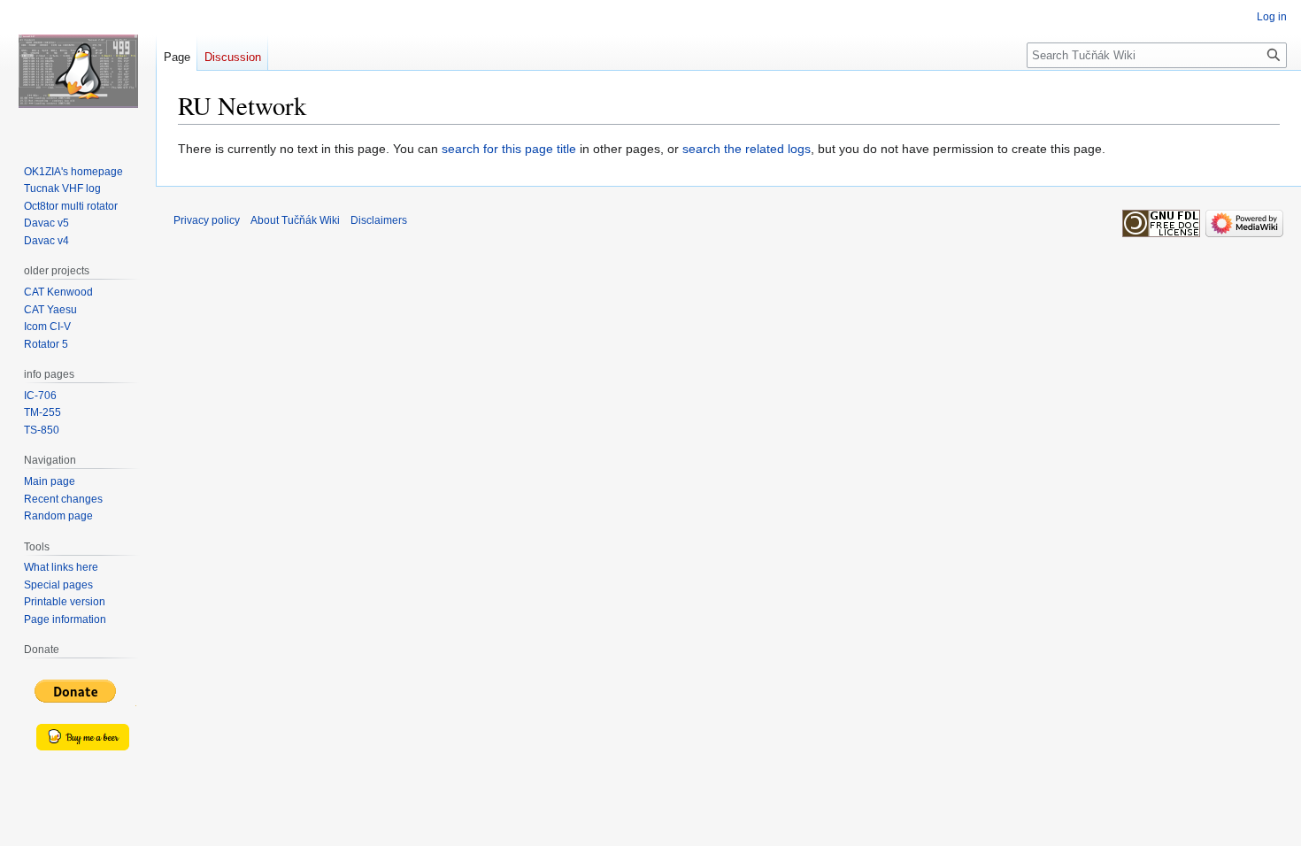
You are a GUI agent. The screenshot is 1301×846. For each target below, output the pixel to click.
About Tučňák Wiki (295, 220)
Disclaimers (378, 220)
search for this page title (509, 149)
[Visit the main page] (78, 71)
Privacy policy (206, 220)
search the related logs (746, 149)
